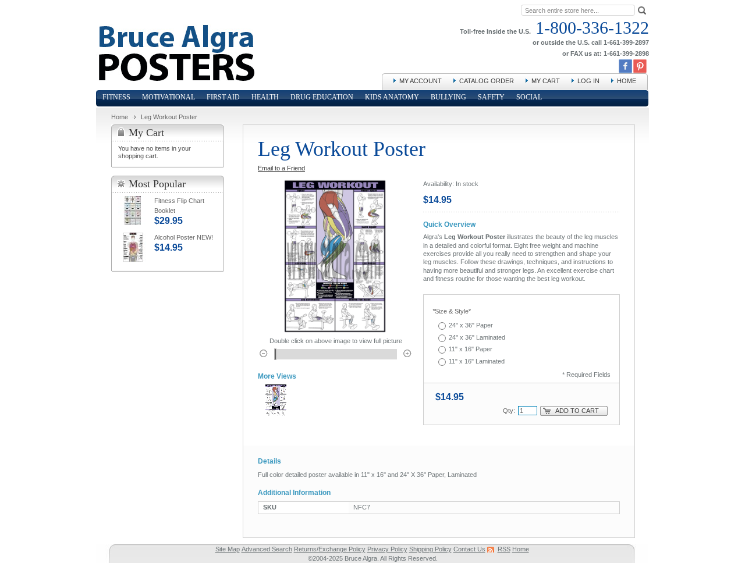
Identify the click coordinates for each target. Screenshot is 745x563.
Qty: (509, 410)
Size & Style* (451, 311)
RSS (504, 549)
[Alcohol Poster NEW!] (132, 247)
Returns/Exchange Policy (330, 549)
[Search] (642, 10)
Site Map (227, 549)
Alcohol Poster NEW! (183, 237)
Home (626, 80)
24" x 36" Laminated (477, 337)
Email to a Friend (281, 168)
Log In (588, 80)
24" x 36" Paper (471, 325)
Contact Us (469, 549)
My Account (420, 80)
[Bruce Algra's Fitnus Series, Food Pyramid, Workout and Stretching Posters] (175, 29)
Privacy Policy (387, 549)
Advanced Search (267, 549)
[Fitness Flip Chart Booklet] (132, 210)
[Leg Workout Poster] (276, 400)
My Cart (545, 80)
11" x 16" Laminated (477, 361)
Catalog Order (486, 80)
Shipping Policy (430, 549)
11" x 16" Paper (470, 348)
